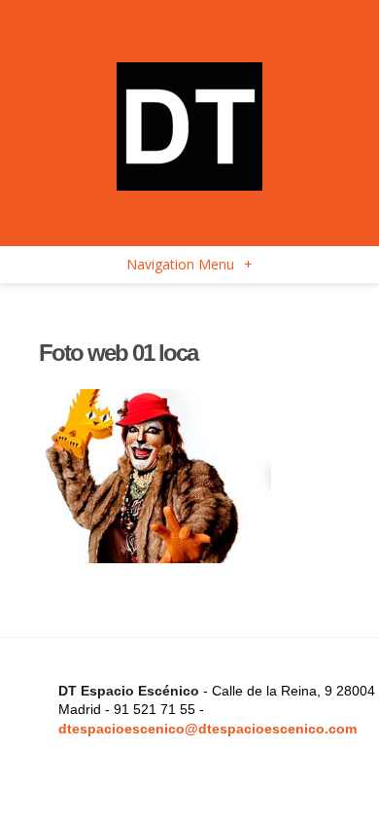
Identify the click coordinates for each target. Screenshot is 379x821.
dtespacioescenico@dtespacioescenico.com (207, 728)
